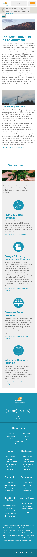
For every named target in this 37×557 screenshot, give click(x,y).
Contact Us (11, 433)
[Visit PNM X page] (22, 411)
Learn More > (10, 13)
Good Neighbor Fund (10, 485)
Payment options (10, 456)
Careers (11, 439)
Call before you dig (10, 513)
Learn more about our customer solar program (17, 337)
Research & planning (27, 509)
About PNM (26, 433)
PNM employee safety (10, 511)
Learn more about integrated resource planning (17, 383)
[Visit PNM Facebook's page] (9, 411)
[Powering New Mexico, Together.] (5, 3)
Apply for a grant (10, 488)
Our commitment (27, 482)
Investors (26, 436)
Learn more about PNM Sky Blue (15, 234)
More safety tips (10, 516)
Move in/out (10, 467)
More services (10, 470)
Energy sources (27, 488)
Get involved (27, 485)
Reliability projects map (10, 505)
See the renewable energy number (13, 147)
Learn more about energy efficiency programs (16, 289)
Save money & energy (10, 462)
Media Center (11, 436)
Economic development (10, 490)
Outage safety (10, 508)
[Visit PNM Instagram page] (15, 411)
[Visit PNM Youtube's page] (28, 411)
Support (26, 439)
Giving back (10, 482)
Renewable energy (27, 490)
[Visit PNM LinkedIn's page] (18, 416)
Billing (10, 459)
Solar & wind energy (10, 464)
